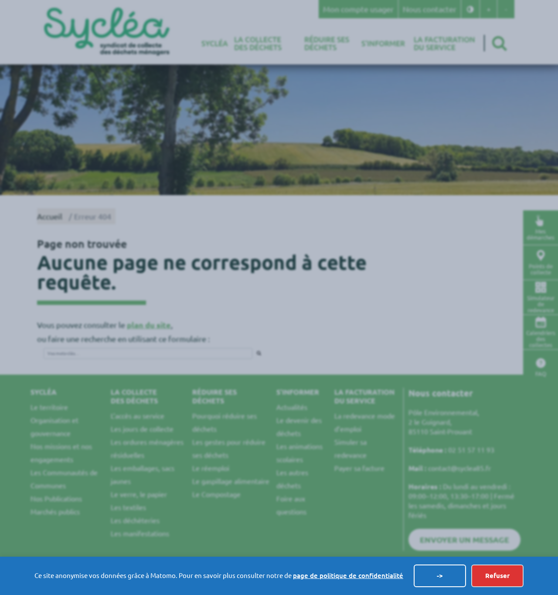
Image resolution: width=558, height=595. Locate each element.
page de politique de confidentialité (348, 575)
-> (440, 575)
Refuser (497, 575)
